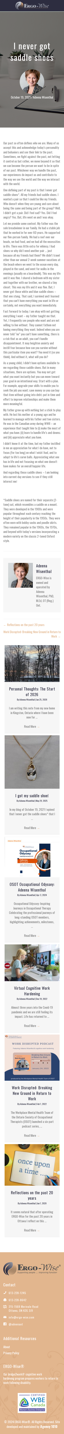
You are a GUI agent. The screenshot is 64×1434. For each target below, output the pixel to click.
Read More (32, 726)
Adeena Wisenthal (43, 97)
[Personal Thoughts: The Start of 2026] (32, 663)
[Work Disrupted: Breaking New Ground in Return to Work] (32, 1057)
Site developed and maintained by (33, 1424)
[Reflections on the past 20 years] (32, 1164)
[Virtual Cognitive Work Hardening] (32, 962)
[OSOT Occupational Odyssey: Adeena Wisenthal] (32, 856)
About (6, 1346)
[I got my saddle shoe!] (32, 761)
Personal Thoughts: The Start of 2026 (32, 691)
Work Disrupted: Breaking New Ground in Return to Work (32, 1092)
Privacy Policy (11, 1352)
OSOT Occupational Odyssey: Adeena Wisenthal (32, 887)
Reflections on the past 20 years (32, 1195)
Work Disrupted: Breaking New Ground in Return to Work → (32, 634)
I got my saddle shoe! (32, 795)
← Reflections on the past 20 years (23, 624)
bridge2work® (16, 1374)
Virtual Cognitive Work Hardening (32, 990)
